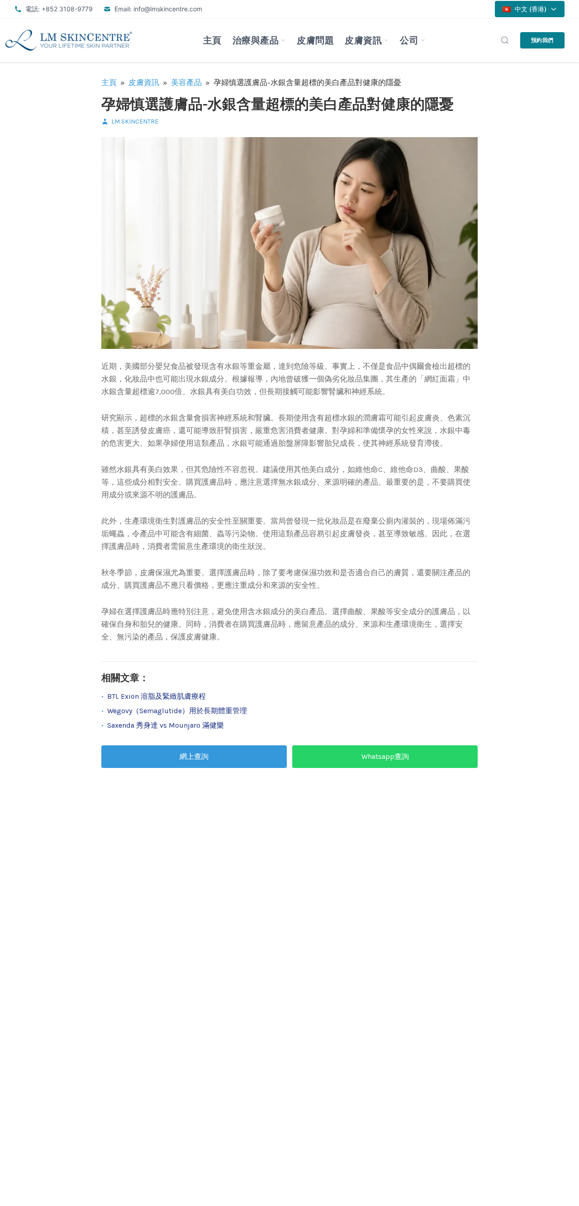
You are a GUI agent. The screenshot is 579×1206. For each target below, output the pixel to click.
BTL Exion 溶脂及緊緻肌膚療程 (156, 696)
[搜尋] (505, 40)
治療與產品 (256, 40)
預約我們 (542, 40)
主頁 (212, 40)
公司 (409, 40)
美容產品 (186, 82)
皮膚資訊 (363, 40)
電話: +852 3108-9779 (59, 9)
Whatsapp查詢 (385, 756)
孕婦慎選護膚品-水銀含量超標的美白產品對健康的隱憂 (277, 104)
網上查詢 (194, 756)
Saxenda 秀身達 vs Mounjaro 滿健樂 (165, 725)
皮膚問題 (315, 40)
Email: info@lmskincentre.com (158, 9)
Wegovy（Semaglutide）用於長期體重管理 (177, 710)
